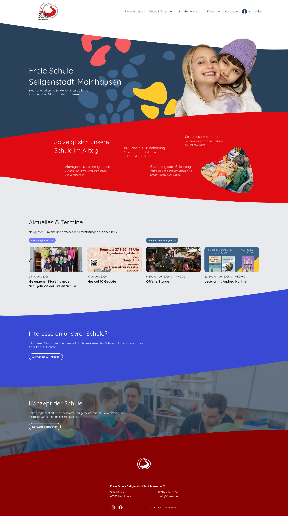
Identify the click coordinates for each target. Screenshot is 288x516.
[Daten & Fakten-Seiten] (171, 11)
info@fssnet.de (169, 496)
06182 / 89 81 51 (168, 492)
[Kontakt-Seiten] (237, 11)
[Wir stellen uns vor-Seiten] (201, 11)
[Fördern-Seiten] (219, 11)
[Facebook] (120, 507)
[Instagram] (113, 507)
